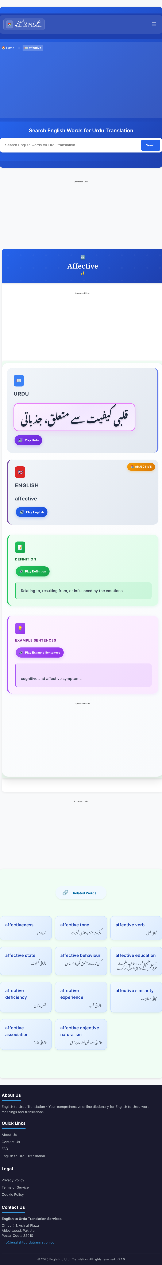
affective (35, 47)
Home (10, 47)
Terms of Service (15, 1187)
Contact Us (11, 1142)
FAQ (5, 1149)
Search (150, 145)
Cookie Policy (13, 1194)
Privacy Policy (13, 1180)
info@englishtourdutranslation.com (29, 1242)
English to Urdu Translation (23, 1156)
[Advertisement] (81, 83)
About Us (9, 1135)
